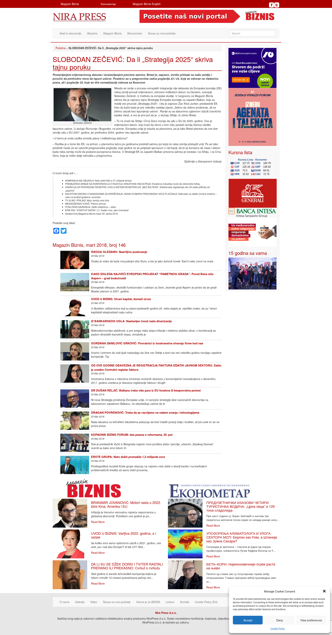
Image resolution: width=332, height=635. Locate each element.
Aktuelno (92, 33)
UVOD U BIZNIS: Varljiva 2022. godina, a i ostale (123, 535)
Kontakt (184, 602)
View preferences (311, 620)
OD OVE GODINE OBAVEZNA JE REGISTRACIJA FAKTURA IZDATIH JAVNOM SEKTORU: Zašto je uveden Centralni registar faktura (156, 367)
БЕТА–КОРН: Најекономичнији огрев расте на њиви (240, 565)
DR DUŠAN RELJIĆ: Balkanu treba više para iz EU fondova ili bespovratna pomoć (146, 390)
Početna (61, 48)
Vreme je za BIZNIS (148, 602)
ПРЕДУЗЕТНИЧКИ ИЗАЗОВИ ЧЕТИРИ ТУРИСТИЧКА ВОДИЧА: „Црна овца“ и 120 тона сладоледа (240, 506)
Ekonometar (134, 33)
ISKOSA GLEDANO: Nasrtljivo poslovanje (119, 252)
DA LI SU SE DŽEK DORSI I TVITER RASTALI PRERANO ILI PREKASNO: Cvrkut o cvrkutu (127, 565)
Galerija (80, 602)
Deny (279, 620)
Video (93, 602)
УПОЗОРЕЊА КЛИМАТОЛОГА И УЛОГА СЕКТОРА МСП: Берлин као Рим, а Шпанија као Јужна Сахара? (241, 537)
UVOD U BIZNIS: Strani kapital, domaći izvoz (121, 299)
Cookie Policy (278, 628)
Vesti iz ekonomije (70, 33)
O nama (64, 602)
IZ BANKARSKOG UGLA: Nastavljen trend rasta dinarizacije (131, 321)
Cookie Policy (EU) (206, 602)
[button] (324, 591)
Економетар (108, 4)
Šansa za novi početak (161, 33)
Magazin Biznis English (147, 4)
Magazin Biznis (70, 4)
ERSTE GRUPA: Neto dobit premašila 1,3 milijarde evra (128, 457)
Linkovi (170, 602)
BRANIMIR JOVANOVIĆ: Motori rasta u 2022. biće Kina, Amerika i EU (126, 504)
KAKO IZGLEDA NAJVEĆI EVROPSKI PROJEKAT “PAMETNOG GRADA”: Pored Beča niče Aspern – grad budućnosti (152, 276)
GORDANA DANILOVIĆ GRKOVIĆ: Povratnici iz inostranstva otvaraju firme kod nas (147, 343)
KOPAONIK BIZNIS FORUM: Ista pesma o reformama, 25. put (132, 435)
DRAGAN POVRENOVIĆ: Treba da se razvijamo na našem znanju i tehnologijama (145, 412)
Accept (247, 620)
